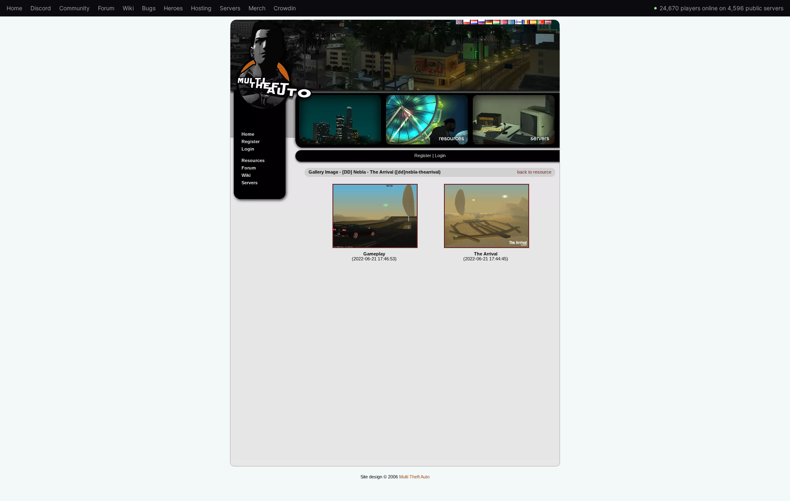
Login (248, 148)
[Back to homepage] (395, 71)
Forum (106, 8)
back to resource (534, 171)
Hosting (201, 8)
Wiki (128, 8)
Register (251, 141)
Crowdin (285, 8)
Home (14, 8)
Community (74, 8)
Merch (257, 8)
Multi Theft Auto (414, 476)
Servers (230, 8)
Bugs (149, 8)
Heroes (173, 8)
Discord (40, 8)
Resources (253, 160)
